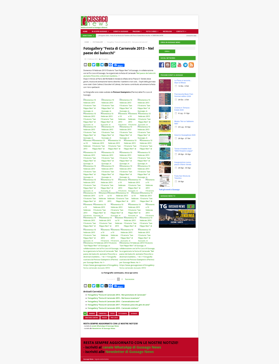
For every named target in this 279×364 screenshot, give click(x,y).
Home (85, 31)
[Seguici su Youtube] (179, 66)
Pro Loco (114, 318)
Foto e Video (151, 31)
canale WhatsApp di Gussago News (105, 326)
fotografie (122, 313)
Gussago (134, 313)
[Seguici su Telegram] (185, 66)
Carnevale (102, 313)
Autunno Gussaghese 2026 (185, 135)
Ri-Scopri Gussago (99, 31)
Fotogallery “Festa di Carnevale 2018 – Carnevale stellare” (113, 308)
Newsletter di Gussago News (103, 328)
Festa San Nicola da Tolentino (182, 177)
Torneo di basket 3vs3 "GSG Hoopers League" (183, 149)
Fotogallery (104, 59)
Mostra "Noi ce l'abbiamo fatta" (184, 122)
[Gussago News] (94, 28)
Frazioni (136, 31)
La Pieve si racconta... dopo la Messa (182, 81)
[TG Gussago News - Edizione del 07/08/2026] (177, 214)
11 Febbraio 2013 (92, 59)
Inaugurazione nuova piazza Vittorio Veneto (182, 163)
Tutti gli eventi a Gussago (169, 189)
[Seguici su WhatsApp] (173, 66)
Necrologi (167, 31)
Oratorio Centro (91, 318)
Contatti (180, 31)
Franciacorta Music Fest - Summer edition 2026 (184, 95)
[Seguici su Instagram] (167, 66)
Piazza (104, 318)
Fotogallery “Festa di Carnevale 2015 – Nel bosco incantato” (114, 298)
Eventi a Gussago (120, 31)
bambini (92, 313)
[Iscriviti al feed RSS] (191, 66)
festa (112, 313)
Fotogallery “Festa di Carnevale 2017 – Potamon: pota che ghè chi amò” (119, 305)
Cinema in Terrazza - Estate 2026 (182, 108)
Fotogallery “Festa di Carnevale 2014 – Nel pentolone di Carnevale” (117, 295)
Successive (129, 279)
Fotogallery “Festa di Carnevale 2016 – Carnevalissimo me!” (114, 301)
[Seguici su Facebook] (161, 66)
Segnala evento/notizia (102, 359)
